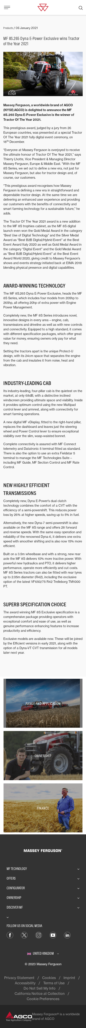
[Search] (81, 7)
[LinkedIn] (67, 935)
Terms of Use (54, 983)
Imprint (69, 978)
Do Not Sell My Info (40, 988)
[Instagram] (38, 935)
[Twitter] (24, 935)
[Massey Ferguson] (42, 7)
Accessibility (25, 983)
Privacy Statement (19, 978)
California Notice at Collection (40, 993)
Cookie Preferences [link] (43, 999)
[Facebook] (10, 935)
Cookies (49, 978)
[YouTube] (53, 935)
